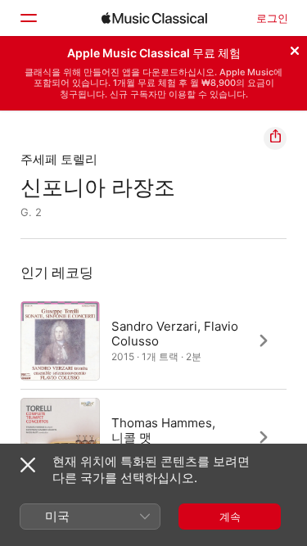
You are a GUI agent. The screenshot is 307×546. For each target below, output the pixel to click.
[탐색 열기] (28, 18)
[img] (154, 18)
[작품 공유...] (275, 138)
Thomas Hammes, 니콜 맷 (163, 429)
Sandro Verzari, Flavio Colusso (174, 333)
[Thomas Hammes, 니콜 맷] (153, 437)
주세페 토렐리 (58, 159)
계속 (230, 516)
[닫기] (294, 48)
